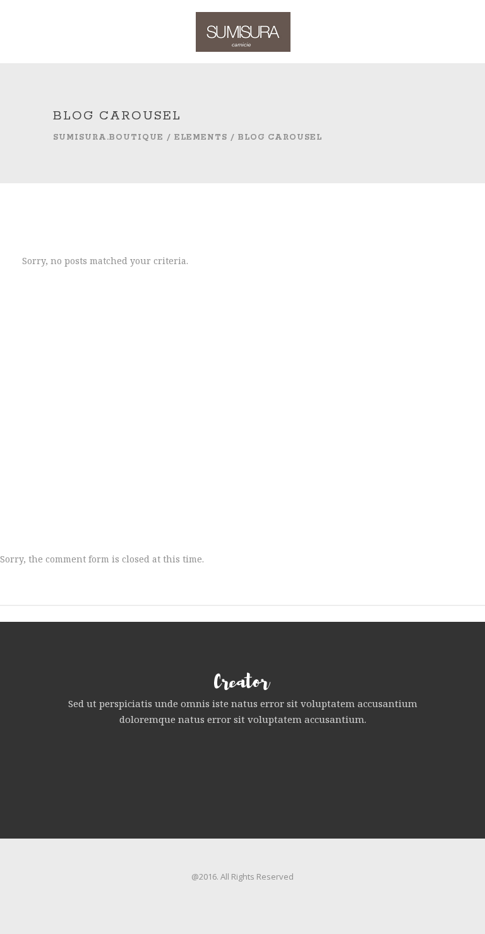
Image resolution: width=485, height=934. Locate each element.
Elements (200, 137)
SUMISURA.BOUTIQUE (108, 137)
